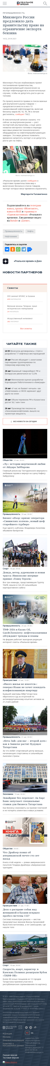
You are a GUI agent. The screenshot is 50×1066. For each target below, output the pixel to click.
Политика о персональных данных (13, 1045)
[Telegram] (24, 249)
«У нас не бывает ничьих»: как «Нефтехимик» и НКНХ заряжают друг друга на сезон (23, 391)
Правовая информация (13, 1040)
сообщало (32, 180)
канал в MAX (14, 211)
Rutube (14, 220)
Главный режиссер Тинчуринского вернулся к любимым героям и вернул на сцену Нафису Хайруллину (25, 469)
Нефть (30, 231)
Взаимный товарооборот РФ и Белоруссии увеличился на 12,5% (22, 372)
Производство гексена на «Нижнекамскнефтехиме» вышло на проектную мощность (22, 411)
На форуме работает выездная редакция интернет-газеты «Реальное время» (25, 635)
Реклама (7, 1037)
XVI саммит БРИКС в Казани (21, 297)
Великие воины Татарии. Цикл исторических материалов (22, 309)
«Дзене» (25, 220)
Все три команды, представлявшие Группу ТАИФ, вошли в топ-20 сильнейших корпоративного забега (24, 580)
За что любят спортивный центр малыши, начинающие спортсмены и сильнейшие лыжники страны (25, 748)
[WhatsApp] (18, 249)
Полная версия (10, 1055)
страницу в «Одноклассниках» (22, 213)
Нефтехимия (11, 236)
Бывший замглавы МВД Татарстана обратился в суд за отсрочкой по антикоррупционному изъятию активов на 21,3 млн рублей (24, 692)
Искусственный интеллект (19, 320)
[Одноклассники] (12, 249)
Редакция (7, 1034)
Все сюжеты (26, 328)
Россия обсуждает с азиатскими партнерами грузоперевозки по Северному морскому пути (23, 362)
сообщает (20, 114)
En (32, 1033)
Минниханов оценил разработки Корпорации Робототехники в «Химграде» (25, 381)
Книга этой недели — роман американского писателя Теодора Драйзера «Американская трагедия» (24, 860)
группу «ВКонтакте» (26, 208)
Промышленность (14, 13)
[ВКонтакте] (7, 249)
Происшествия (10, 680)
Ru (27, 1033)
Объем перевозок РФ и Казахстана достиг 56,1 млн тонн (25, 401)
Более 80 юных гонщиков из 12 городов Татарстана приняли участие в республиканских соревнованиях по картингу (25, 977)
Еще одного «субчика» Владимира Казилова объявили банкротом (24, 524)
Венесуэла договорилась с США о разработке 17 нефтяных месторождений (25, 352)
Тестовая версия (11, 1057)
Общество (7, 460)
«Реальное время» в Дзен (28, 261)
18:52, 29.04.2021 (10, 39)
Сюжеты (12, 287)
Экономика (8, 794)
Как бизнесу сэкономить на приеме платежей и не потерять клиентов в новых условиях (25, 804)
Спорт (6, 569)
